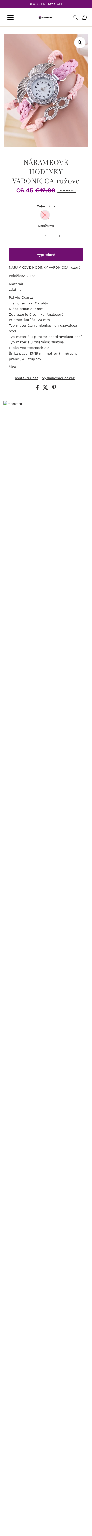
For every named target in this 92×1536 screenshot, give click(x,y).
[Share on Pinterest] (54, 389)
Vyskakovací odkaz (58, 378)
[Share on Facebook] (38, 389)
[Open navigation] (14, 17)
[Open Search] (75, 17)
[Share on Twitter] (46, 389)
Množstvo (46, 226)
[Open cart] (84, 17)
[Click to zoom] (80, 42)
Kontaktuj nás (26, 378)
